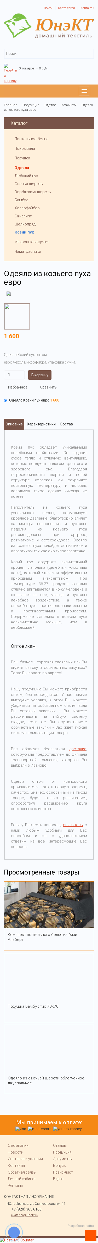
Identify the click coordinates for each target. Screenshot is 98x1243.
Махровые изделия (31, 241)
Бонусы (59, 1165)
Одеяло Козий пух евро (34, 400)
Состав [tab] (66, 424)
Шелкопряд (25, 224)
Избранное (17, 387)
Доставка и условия (25, 1159)
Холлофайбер (27, 208)
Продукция (62, 1152)
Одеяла (21, 167)
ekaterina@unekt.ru (24, 1215)
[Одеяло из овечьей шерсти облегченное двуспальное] (49, 1048)
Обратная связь (22, 1172)
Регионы (15, 1185)
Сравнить (48, 387)
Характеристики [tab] (41, 424)
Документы (62, 1159)
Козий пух (24, 232)
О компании (18, 1145)
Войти (48, 8)
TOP (89, 1234)
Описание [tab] (14, 424)
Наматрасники (27, 251)
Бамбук (21, 200)
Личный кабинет (22, 1179)
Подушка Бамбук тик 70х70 (33, 1006)
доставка (77, 749)
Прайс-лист (63, 1172)
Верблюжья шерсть (33, 192)
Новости (15, 1152)
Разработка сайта (81, 1226)
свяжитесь (73, 825)
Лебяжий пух (26, 175)
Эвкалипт (23, 216)
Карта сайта (66, 8)
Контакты (87, 8)
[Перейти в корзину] (10, 66)
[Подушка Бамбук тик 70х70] (49, 976)
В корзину (39, 375)
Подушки (22, 158)
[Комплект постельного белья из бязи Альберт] (49, 905)
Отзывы (60, 1145)
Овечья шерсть (29, 184)
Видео (58, 1179)
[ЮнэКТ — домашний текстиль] (49, 16)
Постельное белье (31, 139)
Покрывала (24, 148)
